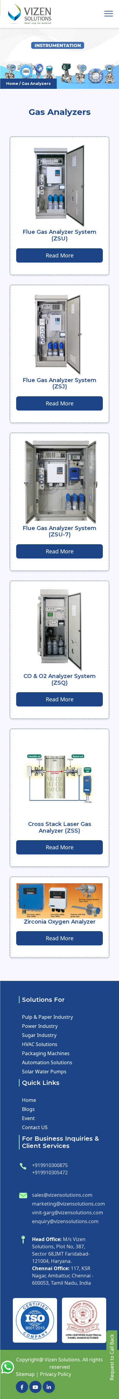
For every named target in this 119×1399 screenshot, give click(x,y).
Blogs (28, 1109)
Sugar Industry (39, 1035)
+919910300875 (50, 1165)
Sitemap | (27, 1374)
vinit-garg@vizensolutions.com (67, 1212)
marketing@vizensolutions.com (68, 1203)
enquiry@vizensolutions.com (65, 1221)
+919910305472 (50, 1172)
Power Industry (40, 1026)
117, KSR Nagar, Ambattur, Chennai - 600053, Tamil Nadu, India (62, 1275)
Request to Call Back (112, 1357)
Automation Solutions (47, 1062)
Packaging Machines (46, 1053)
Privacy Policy (55, 1374)
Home (12, 83)
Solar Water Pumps (44, 1071)
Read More (60, 255)
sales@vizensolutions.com (62, 1195)
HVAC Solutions (39, 1044)
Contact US (35, 1127)
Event (28, 1118)
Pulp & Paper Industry (47, 1017)
